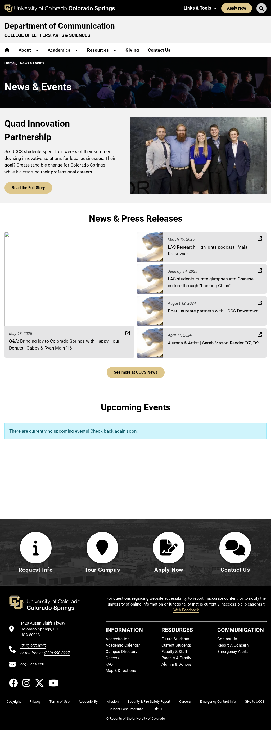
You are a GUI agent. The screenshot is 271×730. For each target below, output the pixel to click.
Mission (113, 702)
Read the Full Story (28, 187)
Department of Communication (59, 25)
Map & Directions (121, 670)
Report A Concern (233, 645)
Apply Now (236, 8)
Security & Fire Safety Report (149, 702)
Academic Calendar (123, 645)
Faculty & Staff (174, 651)
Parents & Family (176, 658)
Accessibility (88, 702)
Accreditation (117, 639)
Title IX (157, 709)
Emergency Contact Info (218, 702)
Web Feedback (186, 610)
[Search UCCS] (261, 8)
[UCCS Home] (59, 8)
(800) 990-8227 (57, 653)
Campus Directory (121, 651)
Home (9, 63)
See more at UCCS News (135, 372)
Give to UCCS (254, 702)
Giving (132, 50)
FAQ (109, 664)
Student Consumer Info (126, 709)
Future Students (175, 639)
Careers (112, 658)
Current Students (176, 645)
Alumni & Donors (176, 664)
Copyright (14, 702)
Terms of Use (59, 702)
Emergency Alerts (233, 651)
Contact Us (159, 50)
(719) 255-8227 (33, 646)
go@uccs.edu (32, 664)
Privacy (35, 702)
